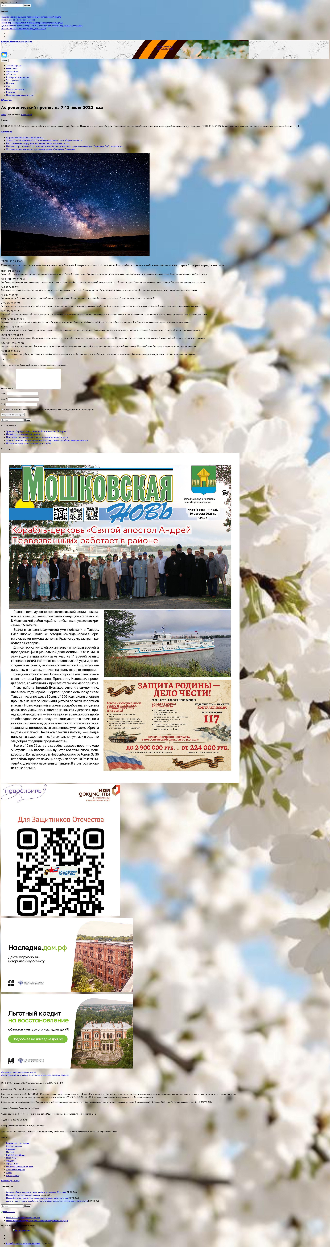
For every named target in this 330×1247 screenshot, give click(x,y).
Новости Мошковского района (16, 41)
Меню (4, 60)
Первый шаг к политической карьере (18, 19)
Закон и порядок (14, 65)
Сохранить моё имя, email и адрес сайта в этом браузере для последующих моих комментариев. (49, 409)
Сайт (3, 404)
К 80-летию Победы (15, 1154)
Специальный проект (15, 1169)
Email (4, 398)
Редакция (10, 92)
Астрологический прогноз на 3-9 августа (24, 137)
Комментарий (8, 388)
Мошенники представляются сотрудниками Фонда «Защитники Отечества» (40, 149)
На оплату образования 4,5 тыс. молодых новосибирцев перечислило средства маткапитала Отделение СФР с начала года (64, 146)
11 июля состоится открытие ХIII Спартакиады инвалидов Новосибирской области (44, 140)
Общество (11, 74)
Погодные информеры (165, 49)
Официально (12, 71)
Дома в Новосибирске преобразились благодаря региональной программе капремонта (41, 25)
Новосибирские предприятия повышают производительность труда (32, 22)
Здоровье (10, 1148)
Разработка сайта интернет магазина (23, 1243)
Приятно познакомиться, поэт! (20, 95)
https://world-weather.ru (165, 46)
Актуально (6, 131)
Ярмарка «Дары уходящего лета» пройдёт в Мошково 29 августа (31, 16)
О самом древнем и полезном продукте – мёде (23, 28)
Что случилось (12, 80)
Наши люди (11, 68)
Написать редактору (15, 89)
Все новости (10, 1212)
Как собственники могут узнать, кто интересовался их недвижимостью (38, 143)
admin (3, 114)
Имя (4, 393)
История (10, 83)
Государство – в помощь (17, 77)
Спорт (9, 86)
